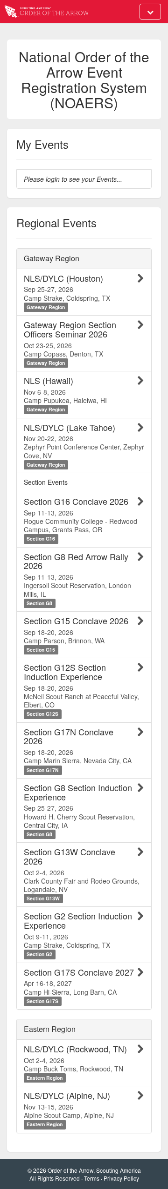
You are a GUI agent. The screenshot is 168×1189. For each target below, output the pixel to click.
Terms (91, 1178)
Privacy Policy (121, 1178)
